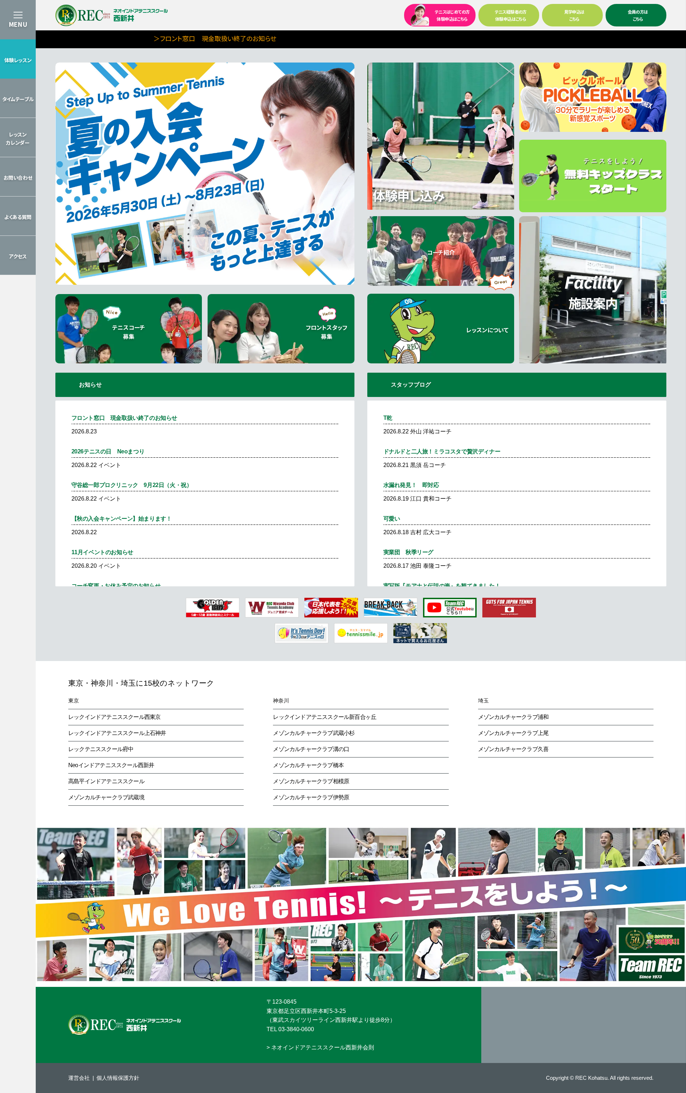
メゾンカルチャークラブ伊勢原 (311, 797)
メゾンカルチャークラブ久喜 (513, 749)
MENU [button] (18, 24)
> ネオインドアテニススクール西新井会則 (320, 1047)
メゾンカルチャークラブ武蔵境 (106, 797)
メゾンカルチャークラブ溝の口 (311, 749)
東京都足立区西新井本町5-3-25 (306, 1011)
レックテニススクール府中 (100, 749)
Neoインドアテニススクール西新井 (111, 765)
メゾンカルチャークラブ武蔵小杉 (313, 733)
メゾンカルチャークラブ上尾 (513, 733)
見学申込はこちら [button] (574, 15)
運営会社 (79, 1078)
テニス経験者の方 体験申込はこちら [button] (511, 15)
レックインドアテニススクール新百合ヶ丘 (324, 717)
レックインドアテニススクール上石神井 (117, 733)
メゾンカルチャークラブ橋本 (308, 765)
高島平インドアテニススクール (106, 781)
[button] (18, 59)
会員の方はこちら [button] (638, 15)
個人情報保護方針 (117, 1078)
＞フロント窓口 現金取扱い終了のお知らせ (157, 38)
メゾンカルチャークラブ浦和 (513, 717)
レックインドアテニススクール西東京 (114, 717)
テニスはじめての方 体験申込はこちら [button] (452, 15)
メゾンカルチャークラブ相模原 (311, 781)
